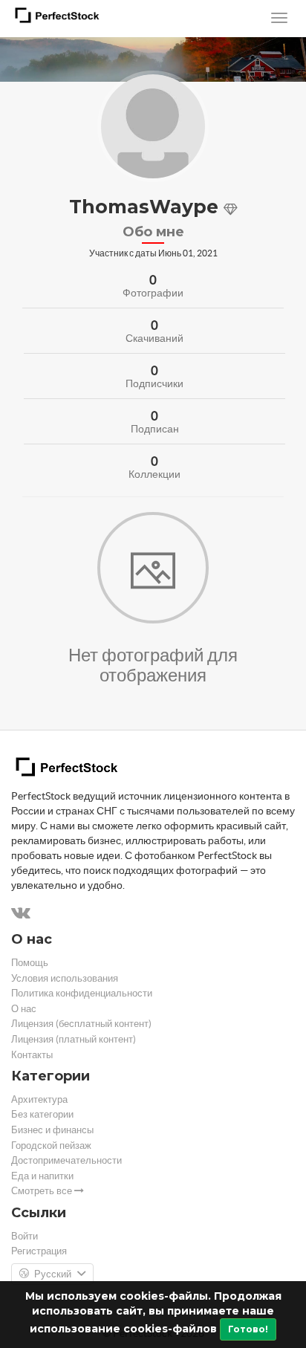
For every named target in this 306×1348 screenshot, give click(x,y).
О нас (23, 1008)
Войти (24, 1236)
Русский (53, 1274)
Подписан (155, 429)
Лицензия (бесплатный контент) (81, 1023)
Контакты (32, 1054)
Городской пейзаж (51, 1145)
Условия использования (64, 978)
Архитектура (39, 1099)
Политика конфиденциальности (81, 993)
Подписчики (154, 383)
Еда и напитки (42, 1176)
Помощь (29, 962)
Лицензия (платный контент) (73, 1039)
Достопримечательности (66, 1160)
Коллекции (154, 474)
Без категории (42, 1114)
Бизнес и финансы (52, 1129)
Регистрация (39, 1251)
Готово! (248, 1329)
